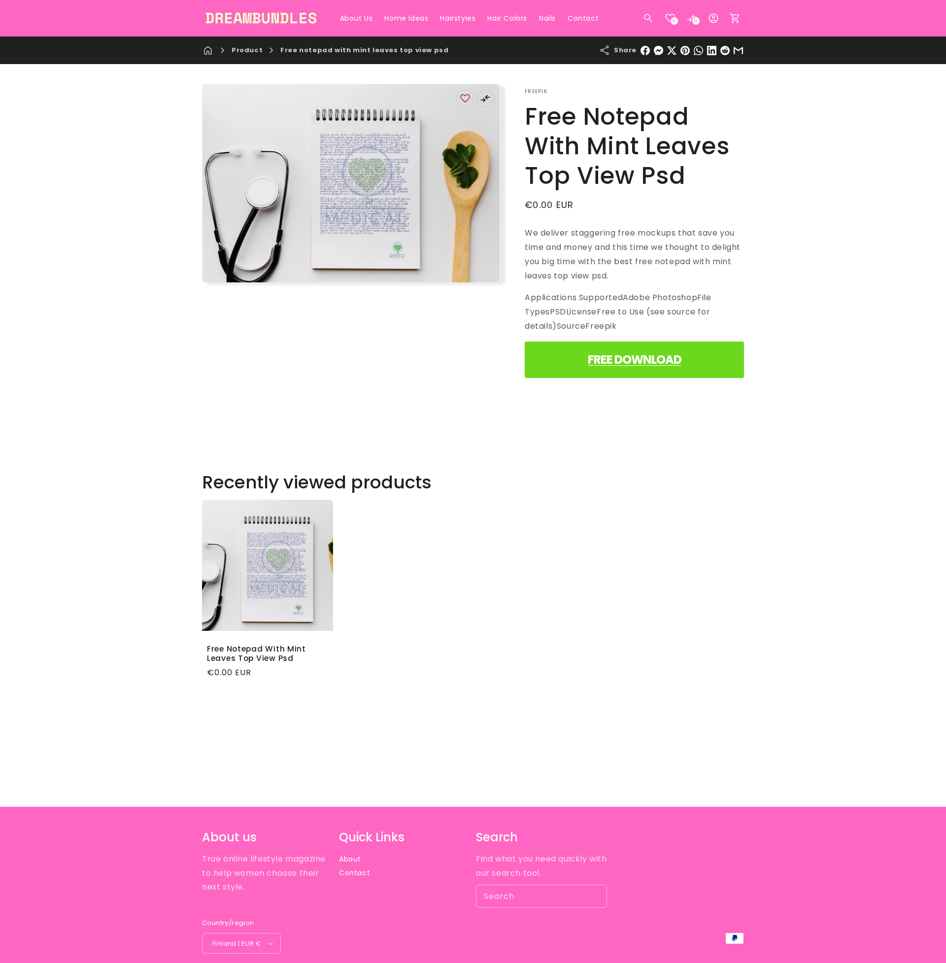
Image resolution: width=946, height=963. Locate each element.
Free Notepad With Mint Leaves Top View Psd (256, 653)
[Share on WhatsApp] (698, 50)
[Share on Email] (738, 50)
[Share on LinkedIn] (711, 50)
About (350, 859)
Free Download (634, 359)
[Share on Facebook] (645, 50)
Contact (354, 873)
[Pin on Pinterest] (685, 50)
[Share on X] (671, 50)
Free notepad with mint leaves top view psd (364, 50)
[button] (648, 18)
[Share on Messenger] (658, 50)
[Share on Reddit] (725, 50)
